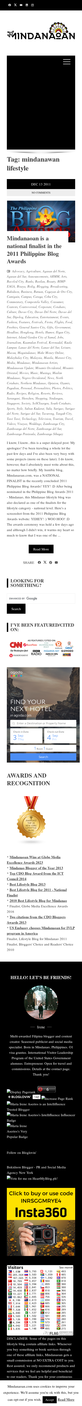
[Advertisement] (41, 109)
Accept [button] (49, 1400)
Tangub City (64, 413)
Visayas (22, 423)
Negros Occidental (34, 378)
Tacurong (48, 413)
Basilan (40, 281)
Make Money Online (50, 352)
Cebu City (50, 296)
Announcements (38, 276)
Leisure (65, 347)
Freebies (12, 327)
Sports (11, 408)
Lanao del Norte (28, 347)
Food (68, 322)
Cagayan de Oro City (58, 291)
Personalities (42, 388)
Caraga (38, 296)
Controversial (28, 307)
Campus (26, 296)
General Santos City (32, 327)
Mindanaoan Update (20, 368)
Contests (12, 307)
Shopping (41, 398)
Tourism (58, 418)
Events (64, 317)
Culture (11, 312)
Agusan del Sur (16, 276)
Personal (26, 388)
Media (11, 362)
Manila (48, 357)
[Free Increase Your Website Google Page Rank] (57, 1098)
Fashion (12, 322)
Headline (12, 332)
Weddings (35, 423)
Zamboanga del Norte (21, 428)
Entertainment (49, 317)
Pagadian (13, 388)
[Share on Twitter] (45, 562)
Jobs (60, 337)
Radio (11, 393)
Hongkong (26, 332)
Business (26, 291)
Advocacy (18, 271)
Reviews (57, 393)
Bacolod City (15, 281)
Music (34, 373)
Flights (59, 322)
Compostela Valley (37, 302)
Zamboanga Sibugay (50, 434)
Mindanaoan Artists (44, 362)
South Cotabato (61, 403)
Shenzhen (27, 398)
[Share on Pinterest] (51, 562)
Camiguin (13, 296)
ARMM (54, 276)
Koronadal (55, 342)
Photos (56, 388)
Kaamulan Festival (35, 342)
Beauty (51, 281)
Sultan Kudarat (34, 408)
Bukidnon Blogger (20, 1167)
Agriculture (33, 271)
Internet (12, 337)
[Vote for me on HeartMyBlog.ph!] (32, 1178)
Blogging (43, 286)
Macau (11, 352)
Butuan (38, 291)
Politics (67, 388)
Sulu (49, 408)
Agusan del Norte (54, 271)
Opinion (53, 383)
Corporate (44, 307)
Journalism (14, 342)
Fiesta (49, 322)
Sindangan (56, 398)
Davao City (25, 312)
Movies (23, 373)
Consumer (57, 302)
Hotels (39, 332)
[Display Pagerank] (21, 1091)
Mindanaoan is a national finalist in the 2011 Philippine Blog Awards (34, 249)
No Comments (41, 192)
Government (62, 327)
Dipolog (18, 317)
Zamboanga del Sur (48, 428)
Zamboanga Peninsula (21, 434)
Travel (69, 418)
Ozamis (64, 383)
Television (44, 418)
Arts (64, 276)
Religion (33, 393)
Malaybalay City (17, 357)
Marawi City (63, 357)
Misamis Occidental (48, 368)
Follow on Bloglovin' (21, 1152)
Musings (45, 373)
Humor (49, 332)
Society (26, 403)
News (50, 378)
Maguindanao (27, 352)
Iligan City (62, 332)
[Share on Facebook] (39, 562)
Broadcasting (58, 286)
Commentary (15, 302)
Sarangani (13, 398)
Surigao (58, 408)
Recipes (21, 393)
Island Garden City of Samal (37, 337)
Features (24, 322)
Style (20, 408)
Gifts (50, 327)
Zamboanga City (53, 423)
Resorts (45, 393)
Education (31, 317)
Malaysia (36, 357)
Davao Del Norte (45, 312)
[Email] (56, 562)
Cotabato (59, 307)
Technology (29, 418)
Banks (29, 281)
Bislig (31, 286)
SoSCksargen (40, 403)
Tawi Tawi (13, 418)
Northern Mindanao (33, 383)
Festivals (37, 322)
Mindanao (23, 362)
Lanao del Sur (50, 347)
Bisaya (21, 286)
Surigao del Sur (30, 413)
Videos (11, 423)
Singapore (13, 403)
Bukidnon (13, 291)
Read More (41, 549)
